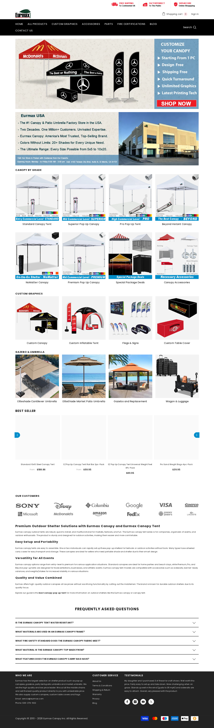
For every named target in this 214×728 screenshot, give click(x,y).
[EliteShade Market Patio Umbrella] (84, 376)
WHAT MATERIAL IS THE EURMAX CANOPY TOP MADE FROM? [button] (49, 649)
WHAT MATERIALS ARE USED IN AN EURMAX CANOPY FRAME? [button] (50, 631)
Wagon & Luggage (177, 401)
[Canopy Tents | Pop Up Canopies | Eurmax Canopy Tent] (37, 197)
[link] (107, 509)
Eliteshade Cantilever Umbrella (37, 401)
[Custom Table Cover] (177, 318)
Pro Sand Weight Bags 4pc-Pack (176, 464)
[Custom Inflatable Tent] (84, 318)
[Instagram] (135, 702)
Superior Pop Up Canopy (83, 224)
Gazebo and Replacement (130, 401)
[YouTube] (143, 702)
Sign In (195, 14)
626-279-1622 (29, 703)
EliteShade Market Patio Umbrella (84, 401)
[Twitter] (151, 702)
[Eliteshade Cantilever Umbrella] (37, 376)
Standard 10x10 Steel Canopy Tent (38, 464)
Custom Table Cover (177, 343)
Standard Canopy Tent (37, 224)
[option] (37, 321)
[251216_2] (177, 376)
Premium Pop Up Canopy (84, 282)
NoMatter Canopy (37, 282)
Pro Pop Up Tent (130, 224)
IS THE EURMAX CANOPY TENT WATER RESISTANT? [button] (44, 622)
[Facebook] (127, 702)
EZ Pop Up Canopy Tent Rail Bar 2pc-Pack (83, 464)
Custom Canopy (37, 343)
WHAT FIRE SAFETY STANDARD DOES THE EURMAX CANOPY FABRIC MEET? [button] (57, 640)
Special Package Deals (130, 282)
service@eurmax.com (33, 698)
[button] (17, 435)
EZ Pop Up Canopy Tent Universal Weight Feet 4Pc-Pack (130, 466)
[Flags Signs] (130, 318)
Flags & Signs (130, 343)
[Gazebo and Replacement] (130, 376)
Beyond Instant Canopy (177, 224)
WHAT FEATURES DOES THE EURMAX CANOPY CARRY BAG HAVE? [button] (52, 658)
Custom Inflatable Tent (84, 343)
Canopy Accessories (177, 282)
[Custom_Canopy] (37, 318)
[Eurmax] (37, 255)
